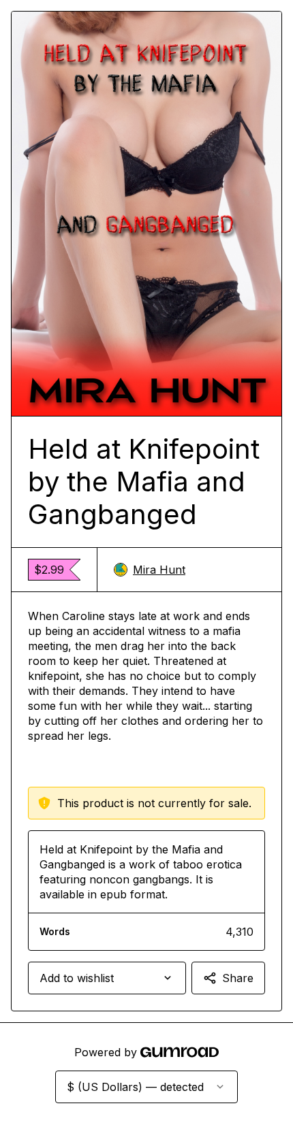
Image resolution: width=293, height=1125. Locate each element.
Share (237, 978)
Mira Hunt (159, 569)
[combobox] (107, 978)
